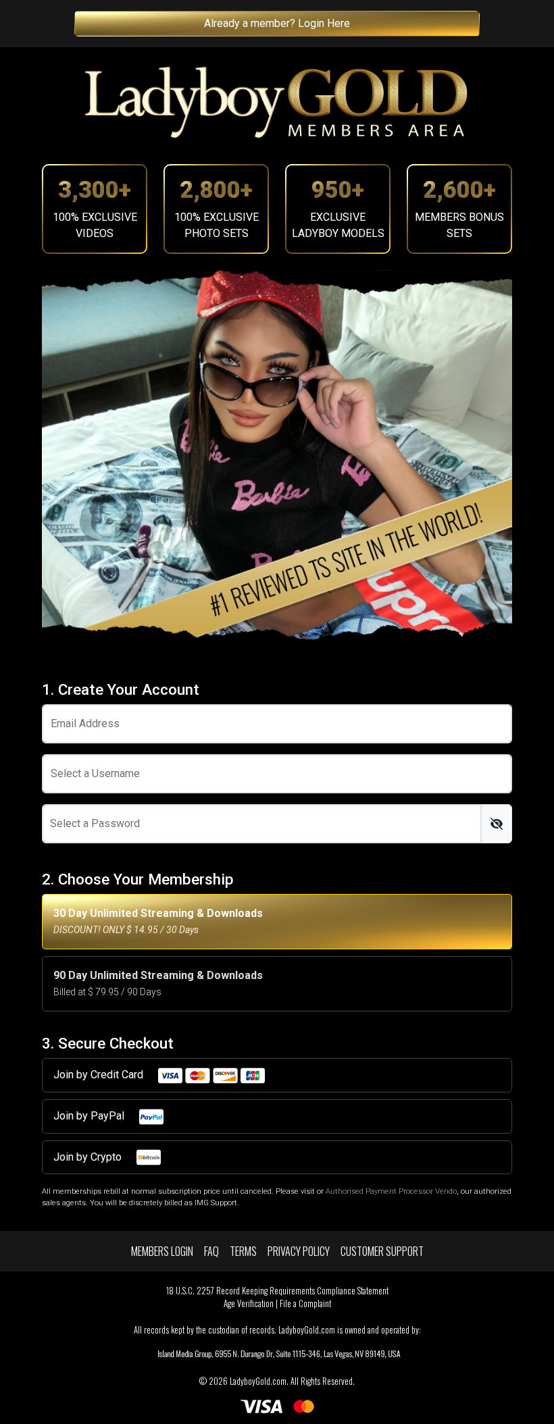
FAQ (211, 1251)
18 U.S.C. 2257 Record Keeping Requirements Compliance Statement (277, 1290)
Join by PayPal (90, 1115)
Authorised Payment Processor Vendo (391, 1191)
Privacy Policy (299, 1251)
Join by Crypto (88, 1157)
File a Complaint (305, 1303)
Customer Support (382, 1251)
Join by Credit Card (99, 1074)
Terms (243, 1251)
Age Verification (249, 1303)
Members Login (162, 1251)
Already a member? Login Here (277, 23)
